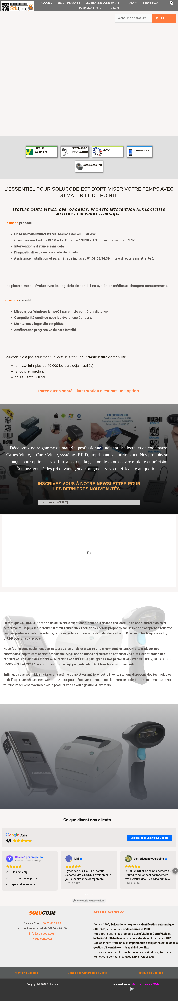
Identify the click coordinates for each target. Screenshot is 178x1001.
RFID (131, 2)
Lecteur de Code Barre (102, 2)
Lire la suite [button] (13, 883)
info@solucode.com (42, 932)
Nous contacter (42, 937)
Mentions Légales (26, 971)
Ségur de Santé (69, 2)
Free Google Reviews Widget (90, 899)
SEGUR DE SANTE (41, 150)
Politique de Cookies (150, 971)
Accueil (46, 2)
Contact (113, 8)
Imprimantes (88, 8)
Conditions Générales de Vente (87, 971)
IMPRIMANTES (92, 165)
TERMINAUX (141, 150)
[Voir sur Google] (9, 858)
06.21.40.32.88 (52, 922)
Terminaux (150, 2)
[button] (120, 3)
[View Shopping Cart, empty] (172, 5)
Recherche (164, 18)
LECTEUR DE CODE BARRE (80, 150)
